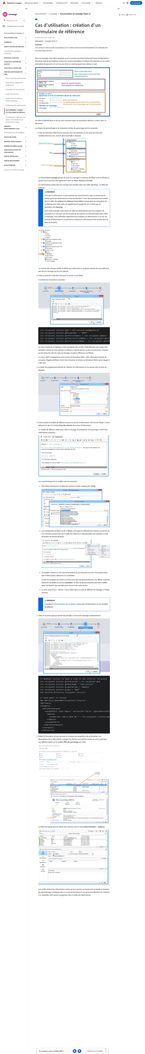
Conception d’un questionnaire (15, 90)
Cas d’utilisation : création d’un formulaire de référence (15, 111)
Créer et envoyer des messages (14, 46)
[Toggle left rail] (26, 9)
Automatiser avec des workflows (14, 133)
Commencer (7, 42)
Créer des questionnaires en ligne (13, 73)
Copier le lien (132, 14)
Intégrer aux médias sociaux (13, 146)
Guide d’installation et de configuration (12, 151)
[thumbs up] (74, 1051)
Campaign (53, 14)
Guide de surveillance (11, 156)
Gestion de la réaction (11, 58)
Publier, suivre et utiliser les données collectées (13, 99)
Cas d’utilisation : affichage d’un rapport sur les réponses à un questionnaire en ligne (15, 119)
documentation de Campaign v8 (66, 604)
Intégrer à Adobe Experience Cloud (11, 127)
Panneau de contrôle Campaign (14, 170)
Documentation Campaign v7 (14, 33)
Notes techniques (9, 165)
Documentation (41, 14)
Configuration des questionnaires (15, 105)
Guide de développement (11, 161)
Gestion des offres (10, 137)
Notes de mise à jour (10, 37)
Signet (123, 14)
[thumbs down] (79, 1051)
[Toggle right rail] (118, 9)
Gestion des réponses (12, 94)
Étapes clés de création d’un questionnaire (14, 84)
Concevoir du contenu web (12, 68)
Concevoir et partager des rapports (12, 63)
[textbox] (14, 20)
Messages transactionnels (13, 141)
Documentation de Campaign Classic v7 (75, 14)
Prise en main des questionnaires (15, 78)
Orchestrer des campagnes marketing (12, 52)
